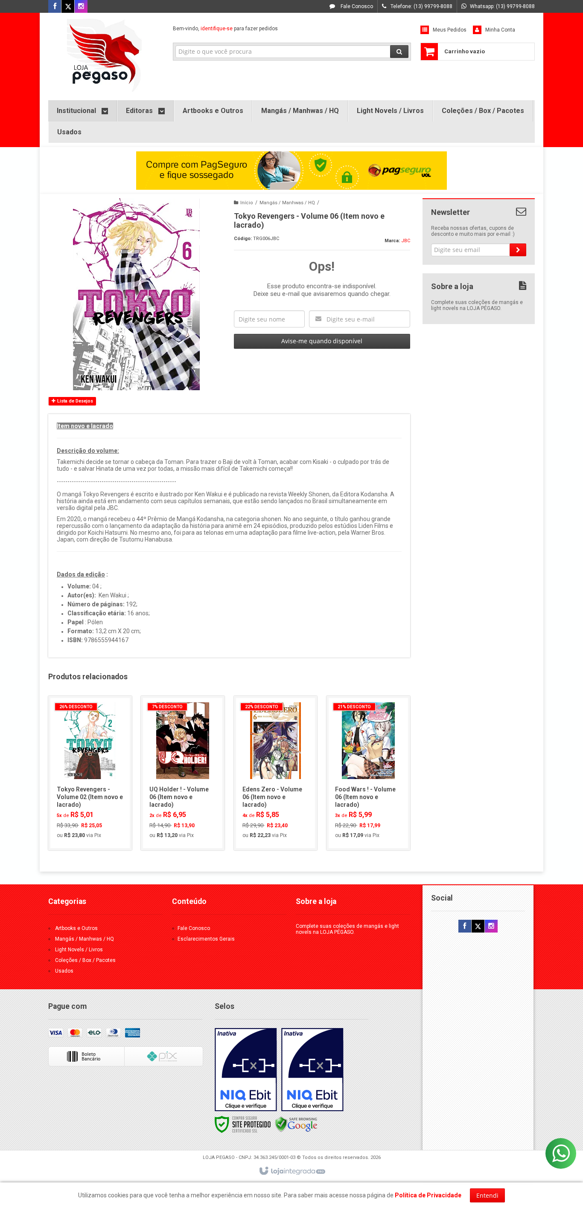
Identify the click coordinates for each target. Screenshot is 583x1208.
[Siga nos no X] (67, 7)
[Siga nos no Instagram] (81, 7)
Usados (64, 971)
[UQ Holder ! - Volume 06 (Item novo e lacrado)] (182, 773)
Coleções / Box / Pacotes (85, 960)
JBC (405, 240)
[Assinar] (518, 249)
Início (246, 203)
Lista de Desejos (74, 401)
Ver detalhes (95, 807)
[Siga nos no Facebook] (54, 7)
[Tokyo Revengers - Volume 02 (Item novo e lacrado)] (90, 773)
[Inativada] (246, 1070)
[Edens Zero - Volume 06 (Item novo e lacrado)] (275, 773)
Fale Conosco (356, 6)
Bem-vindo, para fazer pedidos (225, 29)
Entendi (487, 1195)
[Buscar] (399, 51)
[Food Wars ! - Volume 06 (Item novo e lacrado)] (368, 773)
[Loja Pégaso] (104, 54)
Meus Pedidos (449, 30)
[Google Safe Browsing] (296, 1124)
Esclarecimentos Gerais (206, 939)
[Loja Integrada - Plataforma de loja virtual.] (291, 1171)
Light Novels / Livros (79, 950)
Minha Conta (500, 30)
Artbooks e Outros (76, 928)
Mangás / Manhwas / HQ (287, 203)
